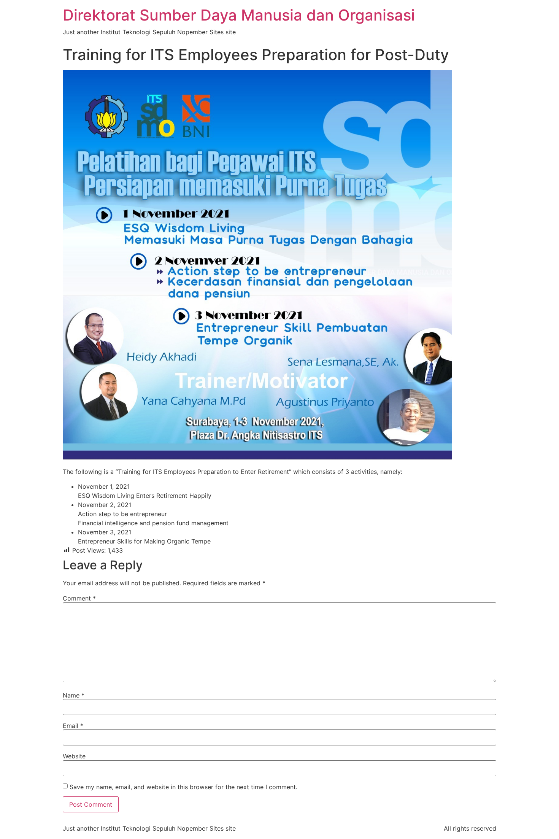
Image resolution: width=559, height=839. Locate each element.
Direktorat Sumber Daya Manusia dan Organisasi (239, 15)
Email (73, 726)
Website (74, 756)
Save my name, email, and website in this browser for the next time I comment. (183, 787)
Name (73, 695)
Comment (79, 598)
